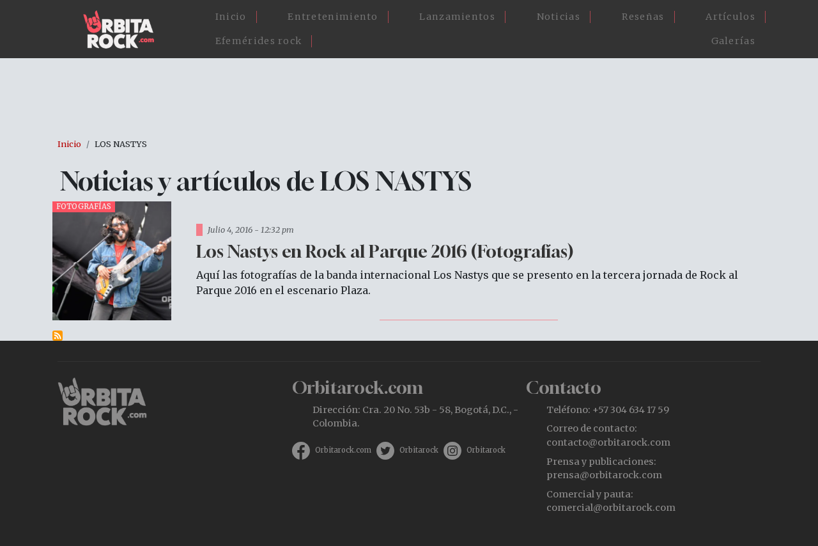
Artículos (730, 16)
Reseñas (643, 16)
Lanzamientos (457, 16)
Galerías (733, 41)
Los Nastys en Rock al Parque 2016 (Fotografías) (384, 250)
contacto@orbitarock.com (608, 442)
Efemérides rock (258, 41)
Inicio (231, 16)
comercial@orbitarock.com (610, 507)
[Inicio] (123, 29)
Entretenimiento (333, 16)
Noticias (558, 16)
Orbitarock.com (343, 450)
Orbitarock (418, 450)
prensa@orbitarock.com (604, 475)
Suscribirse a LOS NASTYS (57, 336)
